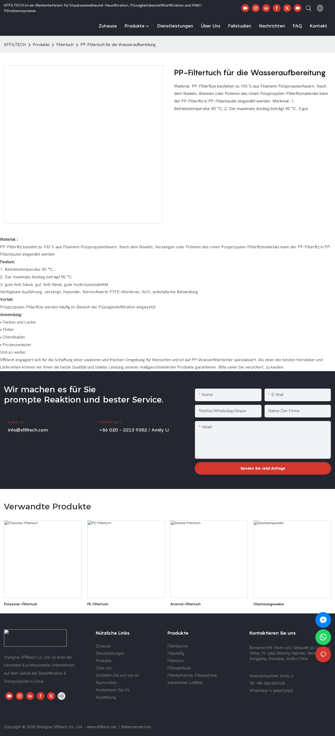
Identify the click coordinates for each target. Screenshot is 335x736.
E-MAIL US (16, 422)
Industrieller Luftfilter (185, 683)
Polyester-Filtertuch (20, 604)
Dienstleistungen (110, 653)
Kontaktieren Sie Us (112, 690)
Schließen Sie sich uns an (117, 675)
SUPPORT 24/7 (110, 422)
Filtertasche (178, 646)
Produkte (41, 44)
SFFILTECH (15, 44)
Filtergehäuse (179, 668)
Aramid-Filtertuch (185, 604)
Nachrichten (106, 683)
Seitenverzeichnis (136, 726)
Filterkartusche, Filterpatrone (192, 675)
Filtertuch (65, 44)
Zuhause (103, 646)
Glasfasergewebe (268, 604)
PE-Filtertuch (97, 604)
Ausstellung (106, 697)
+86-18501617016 (270, 683)
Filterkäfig (176, 653)
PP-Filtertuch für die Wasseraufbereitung (118, 44)
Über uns (103, 668)
